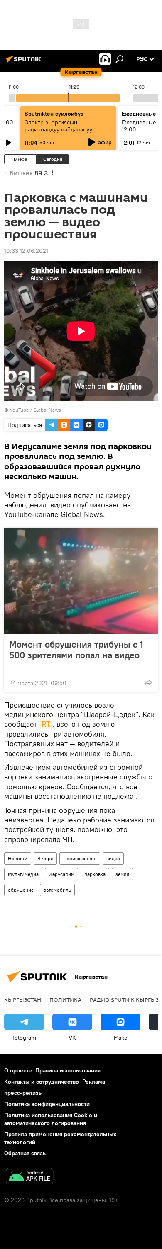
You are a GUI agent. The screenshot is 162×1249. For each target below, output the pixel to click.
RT (46, 724)
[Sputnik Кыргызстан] (25, 62)
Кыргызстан (22, 999)
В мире (45, 858)
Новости (17, 858)
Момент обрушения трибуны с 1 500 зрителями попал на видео (76, 650)
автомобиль (57, 890)
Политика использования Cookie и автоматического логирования (50, 1119)
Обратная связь (25, 1153)
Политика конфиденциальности (47, 1104)
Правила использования (68, 1070)
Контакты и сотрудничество (41, 1081)
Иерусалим (61, 874)
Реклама (93, 1081)
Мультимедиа (23, 874)
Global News (47, 410)
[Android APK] (29, 1177)
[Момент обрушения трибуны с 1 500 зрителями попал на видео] (81, 581)
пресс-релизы (23, 1092)
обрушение (21, 890)
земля (122, 874)
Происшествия (79, 858)
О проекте (18, 1070)
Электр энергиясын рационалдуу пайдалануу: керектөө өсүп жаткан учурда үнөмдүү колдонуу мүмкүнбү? (65, 133)
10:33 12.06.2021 (26, 251)
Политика (65, 999)
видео (113, 858)
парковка (95, 874)
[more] (148, 682)
